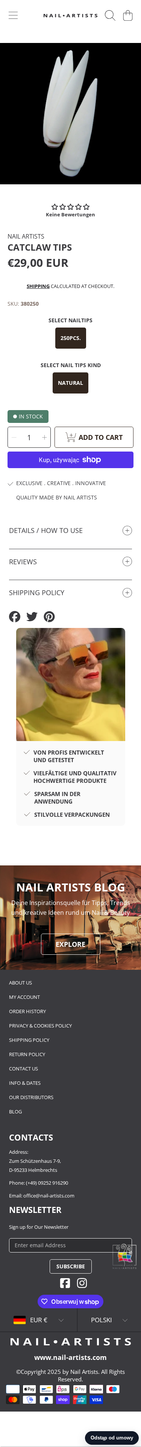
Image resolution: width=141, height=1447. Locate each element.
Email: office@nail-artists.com (41, 1195)
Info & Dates (25, 1083)
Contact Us (23, 1068)
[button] (13, 15)
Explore (70, 944)
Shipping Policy (29, 1040)
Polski (101, 1319)
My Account (24, 997)
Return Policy (27, 1054)
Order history (27, 1011)
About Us (20, 982)
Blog (15, 1111)
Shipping (38, 286)
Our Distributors (31, 1097)
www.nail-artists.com (70, 1357)
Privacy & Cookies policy (40, 1025)
